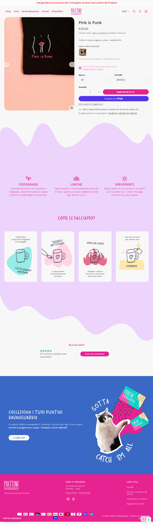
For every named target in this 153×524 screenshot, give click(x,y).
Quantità (83, 87)
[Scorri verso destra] (71, 64)
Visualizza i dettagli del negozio (122, 113)
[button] (134, 11)
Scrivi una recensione (94, 354)
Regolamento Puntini (135, 504)
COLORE (118, 75)
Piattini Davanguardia (119, 516)
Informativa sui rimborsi (137, 499)
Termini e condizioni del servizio (137, 493)
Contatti (130, 487)
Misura (82, 75)
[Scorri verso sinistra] (7, 64)
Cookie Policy (84, 493)
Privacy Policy (71, 493)
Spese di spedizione (100, 33)
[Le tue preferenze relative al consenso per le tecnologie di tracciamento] (149, 520)
